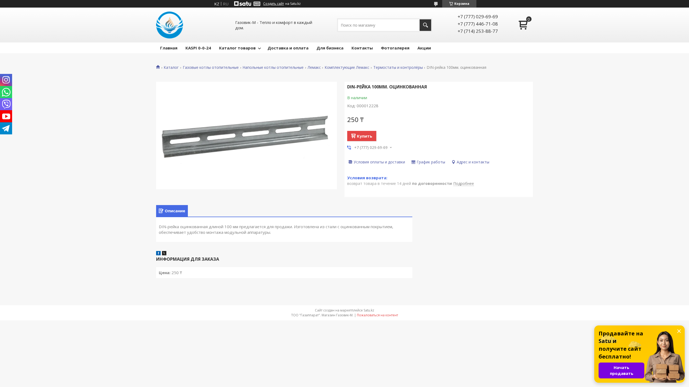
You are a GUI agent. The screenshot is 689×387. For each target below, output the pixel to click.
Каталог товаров (237, 48)
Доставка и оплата (288, 48)
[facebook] (158, 253)
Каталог (171, 67)
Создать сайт (273, 4)
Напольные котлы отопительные (273, 67)
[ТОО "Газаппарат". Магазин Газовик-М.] (169, 25)
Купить (364, 136)
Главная (168, 48)
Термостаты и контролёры (398, 67)
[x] (164, 253)
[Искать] (425, 25)
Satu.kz (369, 310)
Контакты (362, 48)
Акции (424, 48)
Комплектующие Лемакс (347, 67)
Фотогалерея (395, 48)
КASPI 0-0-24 (198, 48)
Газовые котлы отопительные (211, 67)
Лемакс (314, 67)
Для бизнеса (330, 48)
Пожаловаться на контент (377, 315)
